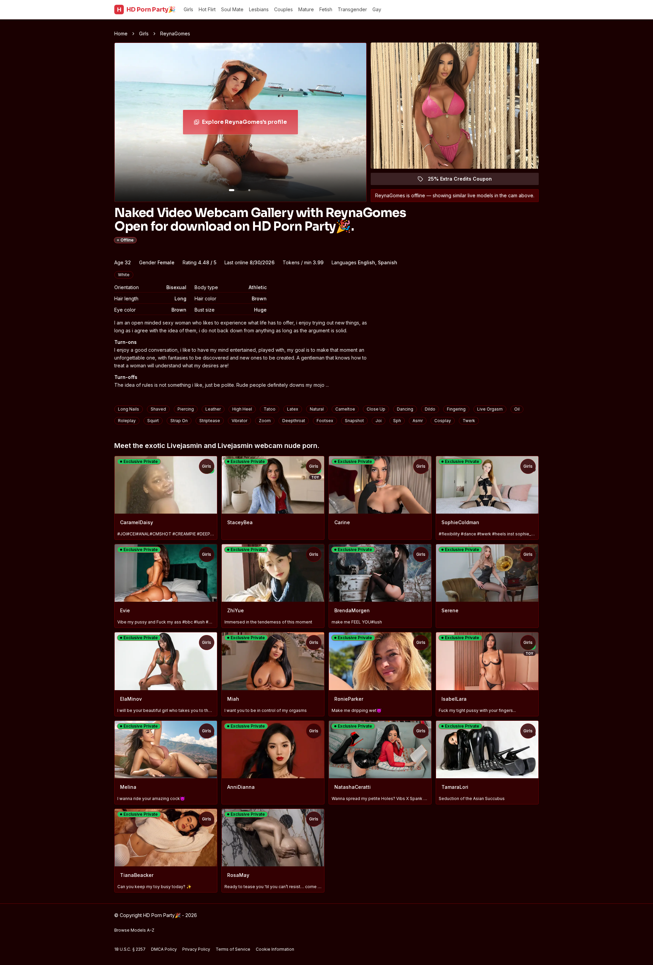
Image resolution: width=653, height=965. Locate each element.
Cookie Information (275, 949)
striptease (209, 420)
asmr (418, 420)
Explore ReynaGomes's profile (247, 124)
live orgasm (490, 409)
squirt (153, 420)
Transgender (352, 9)
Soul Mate (232, 9)
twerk (469, 420)
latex (292, 409)
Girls (188, 9)
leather (213, 409)
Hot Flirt (207, 9)
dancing (405, 409)
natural (317, 409)
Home (121, 33)
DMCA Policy (164, 949)
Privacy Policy (196, 949)
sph (397, 420)
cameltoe (345, 409)
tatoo (269, 409)
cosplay (442, 420)
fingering (456, 409)
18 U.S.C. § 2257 (130, 949)
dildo (430, 409)
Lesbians (259, 9)
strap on (179, 420)
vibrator (239, 420)
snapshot (354, 420)
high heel (242, 409)
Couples (283, 9)
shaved (158, 409)
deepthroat (293, 420)
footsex (325, 420)
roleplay (127, 420)
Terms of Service (233, 949)
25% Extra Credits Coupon (464, 180)
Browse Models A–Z (134, 930)
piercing (186, 409)
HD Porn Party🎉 (146, 9)
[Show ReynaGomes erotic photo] (231, 190)
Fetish (325, 9)
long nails (128, 409)
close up (376, 409)
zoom (265, 420)
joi (378, 420)
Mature (306, 9)
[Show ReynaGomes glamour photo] (249, 190)
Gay (376, 9)
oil (517, 409)
